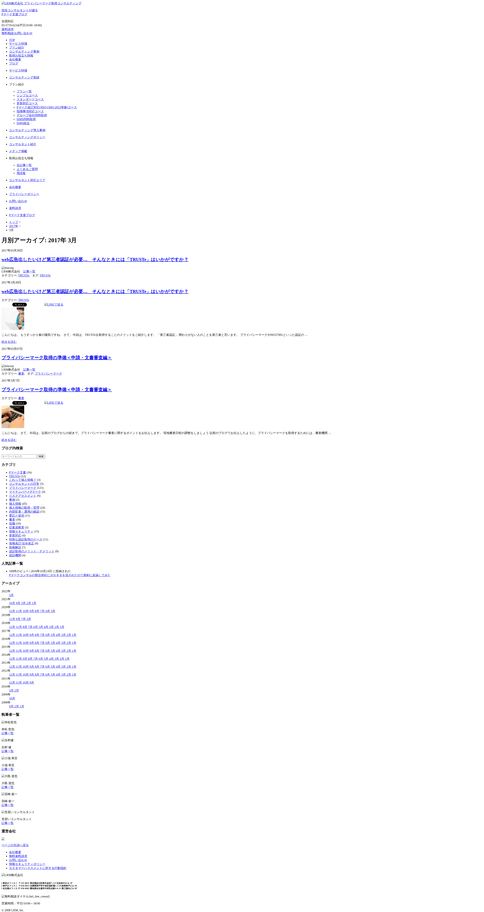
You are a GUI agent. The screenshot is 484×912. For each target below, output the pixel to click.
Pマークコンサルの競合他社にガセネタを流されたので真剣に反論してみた (60, 575)
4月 (48, 611)
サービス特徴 (18, 43)
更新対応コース (27, 103)
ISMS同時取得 (26, 119)
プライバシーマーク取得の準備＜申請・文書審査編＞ (57, 357)
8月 (37, 611)
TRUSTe (23, 275)
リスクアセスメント (22, 495)
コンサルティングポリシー (27, 137)
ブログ (13, 63)
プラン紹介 (16, 47)
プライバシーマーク (48, 373)
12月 (12, 611)
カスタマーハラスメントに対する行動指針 (38, 868)
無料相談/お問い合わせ (17, 33)
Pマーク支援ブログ (22, 215)
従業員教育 (16, 527)
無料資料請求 (18, 856)
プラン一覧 (24, 91)
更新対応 (15, 535)
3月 (11, 595)
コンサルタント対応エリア (27, 180)
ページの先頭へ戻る (15, 845)
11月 (19, 611)
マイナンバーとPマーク (25, 491)
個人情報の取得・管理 (24, 507)
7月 (42, 611)
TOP (12, 40)
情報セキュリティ (21, 531)
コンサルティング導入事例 (27, 130)
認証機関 (15, 555)
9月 (18, 603)
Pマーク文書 (17, 472)
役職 (12, 523)
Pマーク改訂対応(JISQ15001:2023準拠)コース (47, 107)
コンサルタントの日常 (24, 483)
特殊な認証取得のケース (25, 539)
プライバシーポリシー (24, 194)
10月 (12, 603)
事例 (12, 499)
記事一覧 (29, 271)
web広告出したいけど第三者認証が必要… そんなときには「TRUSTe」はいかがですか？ (95, 259)
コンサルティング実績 (24, 77)
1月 (34, 603)
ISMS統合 (23, 123)
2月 (29, 603)
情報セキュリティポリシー (27, 864)
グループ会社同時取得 (32, 115)
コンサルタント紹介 (22, 144)
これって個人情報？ (22, 479)
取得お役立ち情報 (21, 55)
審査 (21, 373)
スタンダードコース (30, 99)
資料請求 (8, 29)
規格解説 (15, 547)
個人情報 (15, 503)
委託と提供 (16, 515)
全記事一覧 (24, 165)
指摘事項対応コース (30, 111)
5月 (41, 627)
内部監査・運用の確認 (24, 511)
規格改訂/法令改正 (21, 543)
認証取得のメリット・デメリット (31, 551)
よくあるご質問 (27, 169)
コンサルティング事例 (24, 51)
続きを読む (9, 341)
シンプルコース (27, 95)
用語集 (21, 173)
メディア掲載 (18, 151)
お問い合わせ (18, 201)
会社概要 (15, 59)
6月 (36, 627)
